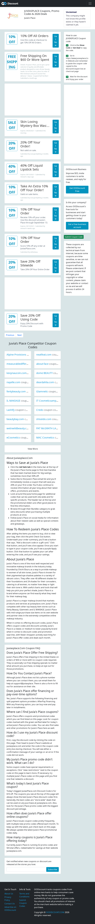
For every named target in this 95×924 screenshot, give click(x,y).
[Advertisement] (32, 99)
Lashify (19, 410)
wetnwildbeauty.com (27, 428)
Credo (48, 410)
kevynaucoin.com (25, 373)
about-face (50, 363)
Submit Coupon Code (74, 237)
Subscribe (52, 869)
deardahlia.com (53, 382)
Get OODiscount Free (77, 189)
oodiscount (9, 3)
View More (33, 448)
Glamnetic (50, 391)
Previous (10, 335)
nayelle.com (22, 382)
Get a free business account (77, 226)
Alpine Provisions (25, 354)
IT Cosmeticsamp (54, 400)
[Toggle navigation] (90, 3)
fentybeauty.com (24, 391)
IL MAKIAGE (22, 400)
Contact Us (9, 903)
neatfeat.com (52, 354)
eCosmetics (22, 437)
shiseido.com (52, 419)
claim (83, 280)
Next (19, 335)
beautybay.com (24, 419)
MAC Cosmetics (53, 437)
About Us (8, 893)
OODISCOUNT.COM (55, 912)
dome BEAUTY (52, 373)
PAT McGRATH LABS (56, 428)
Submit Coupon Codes (23, 903)
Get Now (55, 41)
